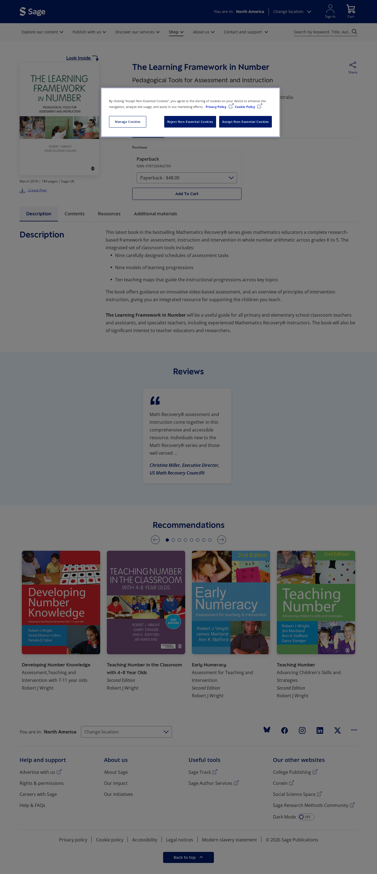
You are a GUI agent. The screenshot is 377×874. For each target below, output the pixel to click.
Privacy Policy (216, 107)
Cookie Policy (245, 107)
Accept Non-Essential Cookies (245, 122)
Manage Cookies (127, 122)
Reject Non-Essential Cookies (190, 122)
